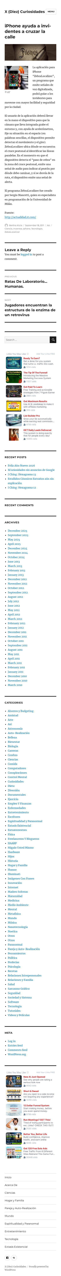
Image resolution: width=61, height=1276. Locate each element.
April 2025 (14, 544)
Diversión (14, 790)
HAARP (12, 843)
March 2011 (15, 663)
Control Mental (17, 777)
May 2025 (14, 539)
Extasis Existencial (19, 825)
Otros (11, 935)
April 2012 (14, 614)
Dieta (11, 785)
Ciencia (8, 228)
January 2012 (16, 627)
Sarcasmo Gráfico (19, 988)
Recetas (12, 971)
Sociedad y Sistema (20, 997)
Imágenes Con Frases (21, 878)
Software (13, 1001)
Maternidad (15, 896)
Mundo (12, 918)
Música (12, 922)
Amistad (13, 715)
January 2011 (15, 671)
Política (12, 957)
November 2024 (18, 552)
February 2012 (16, 623)
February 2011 (16, 667)
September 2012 (18, 592)
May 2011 (13, 654)
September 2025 (18, 535)
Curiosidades (16, 781)
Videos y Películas (19, 1015)
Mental (12, 909)
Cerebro (13, 755)
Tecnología (36, 228)
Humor (12, 869)
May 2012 (14, 610)
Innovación (15, 882)
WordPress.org (17, 1054)
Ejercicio (13, 799)
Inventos (17, 228)
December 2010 (17, 676)
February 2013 (16, 570)
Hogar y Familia (17, 865)
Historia (13, 860)
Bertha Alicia (15, 225)
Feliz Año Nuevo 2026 (21, 465)
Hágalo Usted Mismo (21, 847)
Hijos (11, 856)
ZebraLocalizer (12, 232)
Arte (10, 719)
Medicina (13, 900)
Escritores (14, 816)
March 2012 (15, 618)
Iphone (26, 228)
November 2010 (17, 680)
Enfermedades (17, 808)
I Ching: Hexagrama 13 (22, 474)
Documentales (17, 794)
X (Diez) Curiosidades (25, 11)
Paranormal (15, 944)
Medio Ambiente (18, 905)
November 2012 (17, 583)
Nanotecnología (18, 927)
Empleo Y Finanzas (19, 803)
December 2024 (17, 548)
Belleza (12, 737)
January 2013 (16, 574)
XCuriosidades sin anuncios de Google (31, 470)
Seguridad (14, 993)
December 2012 (17, 579)
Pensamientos (16, 953)
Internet (13, 887)
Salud (11, 984)
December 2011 (17, 632)
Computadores (17, 768)
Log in (12, 1041)
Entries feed (15, 1045)
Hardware (14, 852)
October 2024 (16, 557)
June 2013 (14, 561)
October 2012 (16, 588)
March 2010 (15, 685)
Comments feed (17, 1049)
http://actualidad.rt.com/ (20, 217)
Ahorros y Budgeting (20, 711)
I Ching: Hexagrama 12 (22, 487)
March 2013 (15, 566)
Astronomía (15, 728)
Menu (51, 11)
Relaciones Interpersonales (24, 975)
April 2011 (14, 658)
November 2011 (17, 636)
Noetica (12, 931)
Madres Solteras (18, 891)
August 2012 (15, 596)
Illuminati (14, 874)
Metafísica (14, 913)
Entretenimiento (18, 812)
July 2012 (13, 601)
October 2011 (16, 640)
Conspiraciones (17, 772)
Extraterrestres (17, 830)
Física (11, 834)
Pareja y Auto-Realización (24, 949)
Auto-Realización (19, 733)
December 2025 (17, 530)
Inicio (8, 1177)
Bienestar (14, 741)
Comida (12, 763)
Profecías (13, 962)
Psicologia (14, 966)
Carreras (13, 750)
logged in (26, 254)
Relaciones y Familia (20, 979)
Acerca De (11, 1185)
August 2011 (15, 649)
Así (48, 225)
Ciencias (13, 759)
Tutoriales (14, 1010)
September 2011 (17, 645)
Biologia (13, 746)
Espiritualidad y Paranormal (25, 821)
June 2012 (14, 605)
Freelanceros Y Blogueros (23, 838)
